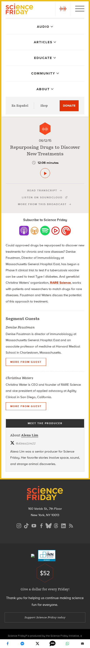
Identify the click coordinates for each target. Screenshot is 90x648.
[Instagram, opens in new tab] (19, 525)
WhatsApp (67, 643)
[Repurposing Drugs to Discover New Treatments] (45, 173)
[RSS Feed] (71, 525)
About (43, 89)
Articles (43, 42)
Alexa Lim (29, 435)
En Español (20, 105)
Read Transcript (42, 190)
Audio (43, 27)
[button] (62, 8)
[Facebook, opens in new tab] (41, 525)
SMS (52, 643)
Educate (43, 58)
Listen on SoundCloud (42, 197)
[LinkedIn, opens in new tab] (63, 525)
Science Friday (19, 9)
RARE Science (60, 283)
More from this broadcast (42, 204)
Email (82, 643)
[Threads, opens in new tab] (56, 525)
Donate (69, 105)
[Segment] (45, 128)
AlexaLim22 (26, 443)
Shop (44, 105)
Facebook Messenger (22, 643)
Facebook (7, 643)
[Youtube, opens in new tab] (34, 525)
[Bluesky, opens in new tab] (48, 525)
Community (43, 73)
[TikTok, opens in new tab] (26, 525)
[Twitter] (37, 643)
